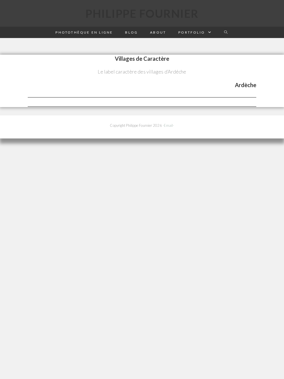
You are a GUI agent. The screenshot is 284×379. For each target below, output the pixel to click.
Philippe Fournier (142, 13)
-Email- (168, 125)
